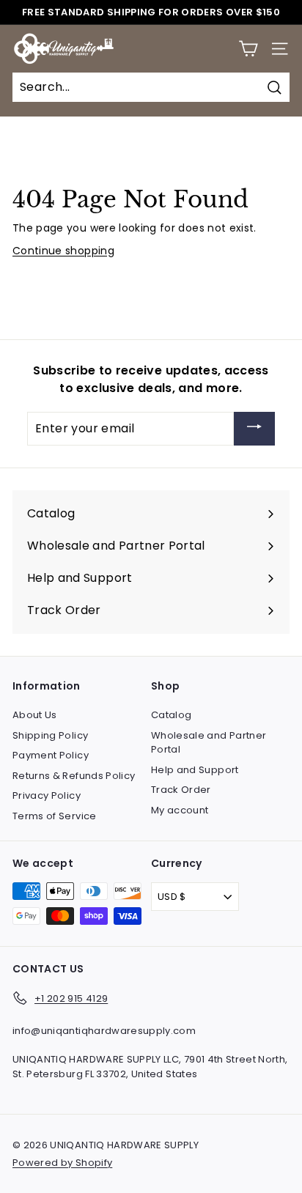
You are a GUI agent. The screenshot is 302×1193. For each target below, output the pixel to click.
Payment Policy (50, 755)
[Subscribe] (254, 429)
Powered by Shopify (62, 1163)
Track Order (181, 790)
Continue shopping (63, 250)
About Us (34, 715)
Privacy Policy (46, 795)
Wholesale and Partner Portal (208, 742)
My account (180, 810)
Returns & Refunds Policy (73, 776)
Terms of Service (54, 816)
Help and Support (195, 770)
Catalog (171, 715)
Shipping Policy (50, 735)
